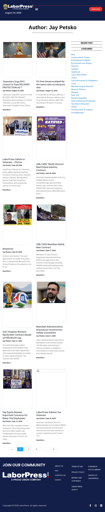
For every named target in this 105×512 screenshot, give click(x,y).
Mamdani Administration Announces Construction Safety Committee (49, 329)
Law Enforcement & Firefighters (84, 80)
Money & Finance (78, 89)
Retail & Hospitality (79, 98)
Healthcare (75, 72)
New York (75, 95)
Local (73, 83)
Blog (73, 54)
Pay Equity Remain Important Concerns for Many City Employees (15, 415)
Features (74, 66)
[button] (37, 9)
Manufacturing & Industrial (82, 86)
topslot (74, 107)
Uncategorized (77, 112)
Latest (73, 78)
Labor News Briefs (79, 75)
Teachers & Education (80, 104)
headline (74, 69)
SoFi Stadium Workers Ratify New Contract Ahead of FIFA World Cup (17, 334)
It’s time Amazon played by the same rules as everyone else (50, 84)
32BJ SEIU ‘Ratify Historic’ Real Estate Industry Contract (50, 167)
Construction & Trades (80, 57)
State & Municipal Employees (83, 101)
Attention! (8, 248)
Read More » (7, 110)
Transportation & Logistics (82, 109)
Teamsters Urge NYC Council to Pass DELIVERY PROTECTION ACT (16, 84)
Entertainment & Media (80, 60)
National (74, 92)
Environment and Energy (81, 63)
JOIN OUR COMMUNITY (24, 465)
